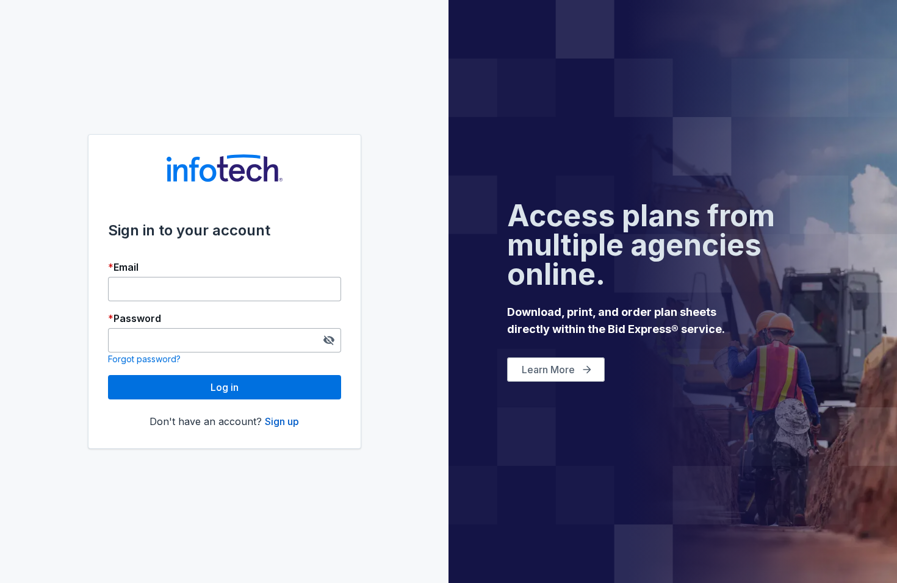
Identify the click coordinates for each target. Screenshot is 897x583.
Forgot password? (144, 359)
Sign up (282, 421)
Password (137, 318)
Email (126, 267)
